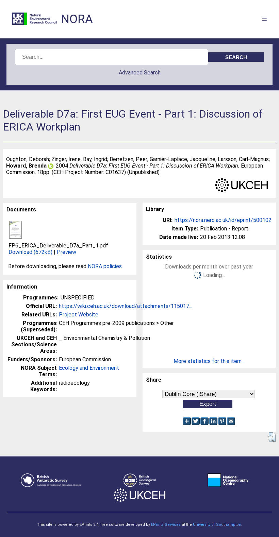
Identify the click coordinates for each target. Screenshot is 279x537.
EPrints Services (166, 524)
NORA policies (105, 266)
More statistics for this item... (209, 361)
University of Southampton (217, 524)
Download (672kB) (30, 252)
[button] (272, 437)
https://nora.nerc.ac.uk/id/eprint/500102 (223, 220)
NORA (77, 19)
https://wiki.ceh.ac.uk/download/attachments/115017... (125, 306)
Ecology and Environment (89, 368)
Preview (66, 252)
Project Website (78, 314)
